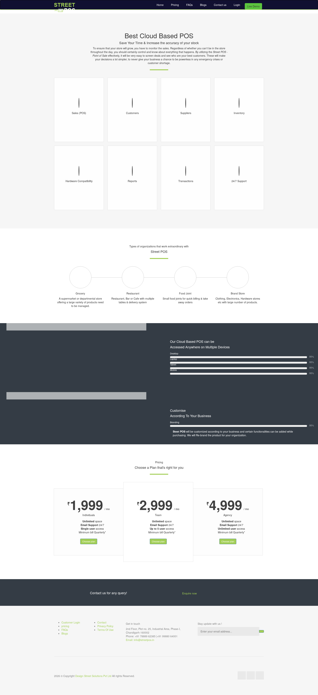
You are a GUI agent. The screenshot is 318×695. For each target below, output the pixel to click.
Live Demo (253, 6)
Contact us (220, 5)
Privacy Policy (105, 626)
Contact (101, 622)
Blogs (203, 5)
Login (237, 5)
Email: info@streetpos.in (140, 640)
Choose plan (88, 541)
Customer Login (70, 622)
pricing (65, 626)
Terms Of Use (105, 630)
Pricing (175, 5)
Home (160, 5)
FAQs (189, 5)
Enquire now (189, 593)
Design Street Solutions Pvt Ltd (93, 676)
